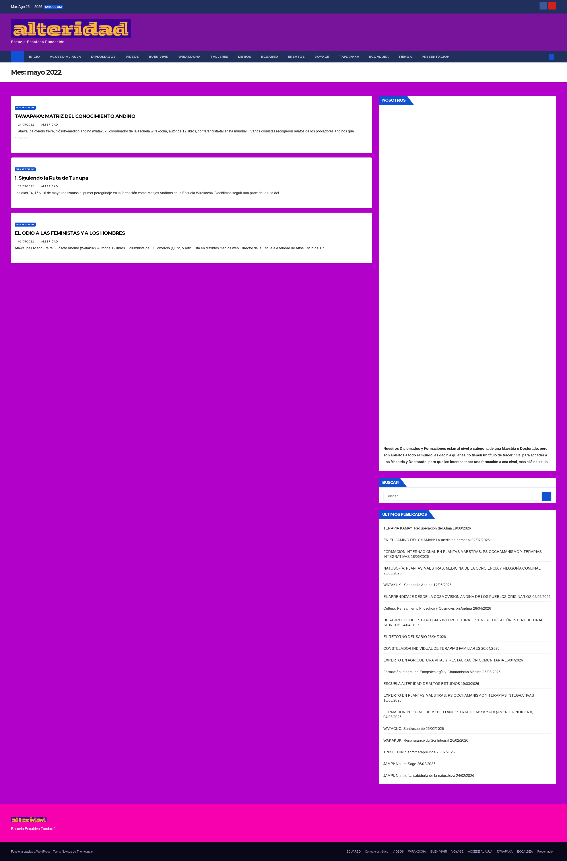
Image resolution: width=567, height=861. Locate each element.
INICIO (34, 57)
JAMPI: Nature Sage (399, 764)
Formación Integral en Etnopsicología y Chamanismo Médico (432, 672)
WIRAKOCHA (189, 57)
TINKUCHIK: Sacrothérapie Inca (409, 752)
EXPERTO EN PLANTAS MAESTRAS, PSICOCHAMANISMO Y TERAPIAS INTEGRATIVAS (458, 695)
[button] (544, 56)
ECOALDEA (379, 57)
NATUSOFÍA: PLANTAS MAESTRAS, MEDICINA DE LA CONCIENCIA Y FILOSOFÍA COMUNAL (461, 568)
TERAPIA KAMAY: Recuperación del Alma (417, 528)
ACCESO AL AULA (65, 57)
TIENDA (405, 57)
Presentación (436, 57)
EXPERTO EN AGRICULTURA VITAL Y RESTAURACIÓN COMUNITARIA (443, 660)
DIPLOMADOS (103, 57)
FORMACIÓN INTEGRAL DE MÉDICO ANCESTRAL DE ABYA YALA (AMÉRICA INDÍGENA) (458, 712)
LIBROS (244, 57)
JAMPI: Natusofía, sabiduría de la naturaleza (419, 776)
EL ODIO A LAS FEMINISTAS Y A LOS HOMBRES (70, 233)
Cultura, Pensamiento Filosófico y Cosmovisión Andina (427, 608)
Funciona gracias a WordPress (31, 851)
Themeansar (85, 851)
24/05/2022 (26, 124)
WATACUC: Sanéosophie (404, 729)
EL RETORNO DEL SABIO (405, 637)
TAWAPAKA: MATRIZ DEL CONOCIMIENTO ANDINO (75, 116)
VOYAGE (322, 57)
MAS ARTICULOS (25, 107)
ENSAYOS (296, 57)
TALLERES (219, 57)
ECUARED (269, 57)
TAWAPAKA (349, 57)
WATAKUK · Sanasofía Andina (408, 585)
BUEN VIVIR (159, 57)
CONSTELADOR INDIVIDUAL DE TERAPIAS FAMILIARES (431, 648)
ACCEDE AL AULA (480, 851)
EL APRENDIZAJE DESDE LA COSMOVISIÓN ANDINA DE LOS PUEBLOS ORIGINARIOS (457, 597)
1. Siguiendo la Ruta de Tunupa (51, 178)
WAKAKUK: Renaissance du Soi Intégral (416, 740)
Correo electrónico (376, 851)
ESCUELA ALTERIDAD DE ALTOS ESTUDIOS (421, 684)
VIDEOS (132, 57)
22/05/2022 (26, 186)
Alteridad (49, 124)
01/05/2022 (26, 241)
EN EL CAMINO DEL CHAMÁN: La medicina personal (427, 540)
